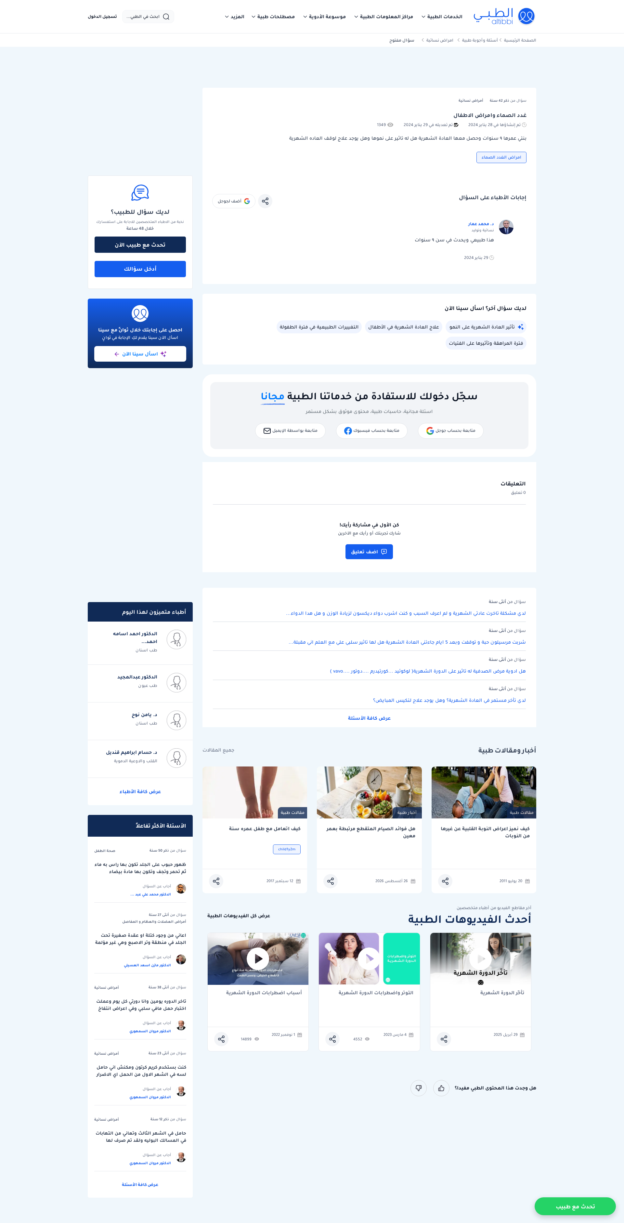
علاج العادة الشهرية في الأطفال (403, 326)
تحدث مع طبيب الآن (140, 244)
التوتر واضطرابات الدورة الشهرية (376, 993)
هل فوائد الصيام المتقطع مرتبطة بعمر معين (371, 832)
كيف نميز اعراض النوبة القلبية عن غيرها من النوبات (485, 832)
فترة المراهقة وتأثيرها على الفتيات (486, 343)
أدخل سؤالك (140, 268)
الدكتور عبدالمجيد (137, 677)
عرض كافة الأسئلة (369, 718)
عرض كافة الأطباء (140, 791)
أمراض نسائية (106, 987)
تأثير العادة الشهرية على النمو (482, 326)
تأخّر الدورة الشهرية (502, 993)
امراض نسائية (439, 40)
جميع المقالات (218, 750)
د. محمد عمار (481, 223)
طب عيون (147, 685)
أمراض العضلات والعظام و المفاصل (154, 921)
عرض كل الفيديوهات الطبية (238, 916)
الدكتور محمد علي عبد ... (150, 894)
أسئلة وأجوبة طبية (480, 40)
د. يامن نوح (144, 714)
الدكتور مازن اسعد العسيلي (147, 965)
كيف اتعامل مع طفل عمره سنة (265, 828)
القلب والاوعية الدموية (135, 761)
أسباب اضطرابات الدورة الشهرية (264, 993)
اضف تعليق (364, 552)
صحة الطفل (104, 851)
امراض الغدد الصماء (501, 157)
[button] (441, 16)
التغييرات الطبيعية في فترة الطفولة (319, 326)
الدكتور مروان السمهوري (150, 1031)
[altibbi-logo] (504, 16)
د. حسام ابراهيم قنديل (131, 752)
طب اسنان (146, 650)
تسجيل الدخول (102, 16)
